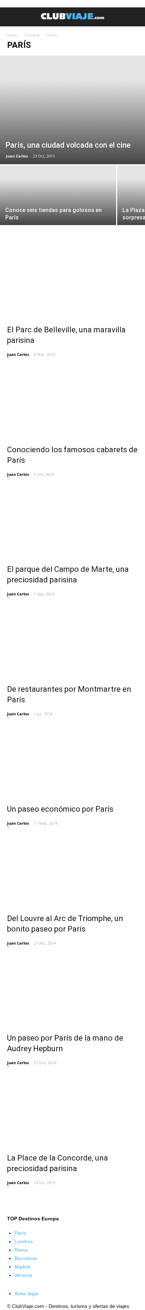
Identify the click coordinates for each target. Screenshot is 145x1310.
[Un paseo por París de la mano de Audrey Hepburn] (72, 991)
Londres (23, 1241)
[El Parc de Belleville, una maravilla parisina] (72, 282)
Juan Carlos (17, 156)
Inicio (12, 35)
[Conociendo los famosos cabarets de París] (72, 402)
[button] (135, 16)
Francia (32, 35)
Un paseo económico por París (60, 809)
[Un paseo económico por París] (72, 762)
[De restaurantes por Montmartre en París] (72, 642)
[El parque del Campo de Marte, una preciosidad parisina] (72, 522)
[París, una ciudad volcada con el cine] (72, 110)
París (20, 1233)
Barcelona (25, 1258)
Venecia (23, 1275)
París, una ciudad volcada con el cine (68, 145)
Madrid (22, 1267)
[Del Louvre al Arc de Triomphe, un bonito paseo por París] (72, 871)
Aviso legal (26, 1293)
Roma (21, 1250)
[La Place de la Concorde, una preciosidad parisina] (72, 1111)
